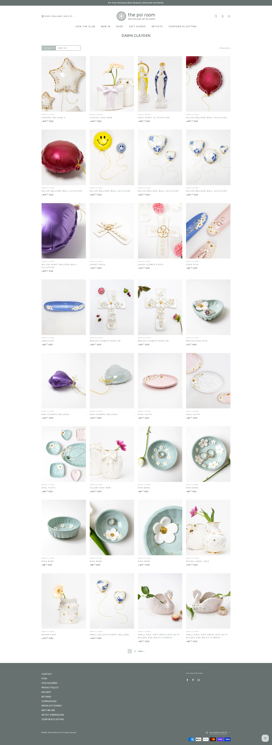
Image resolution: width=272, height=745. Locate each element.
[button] (216, 16)
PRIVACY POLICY (50, 687)
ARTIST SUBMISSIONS (53, 715)
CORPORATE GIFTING (53, 719)
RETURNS (46, 697)
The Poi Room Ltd (54, 732)
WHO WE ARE (48, 710)
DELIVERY (46, 692)
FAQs (44, 678)
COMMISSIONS (49, 701)
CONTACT (47, 674)
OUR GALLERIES (49, 683)
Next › (141, 651)
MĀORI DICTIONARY (52, 706)
